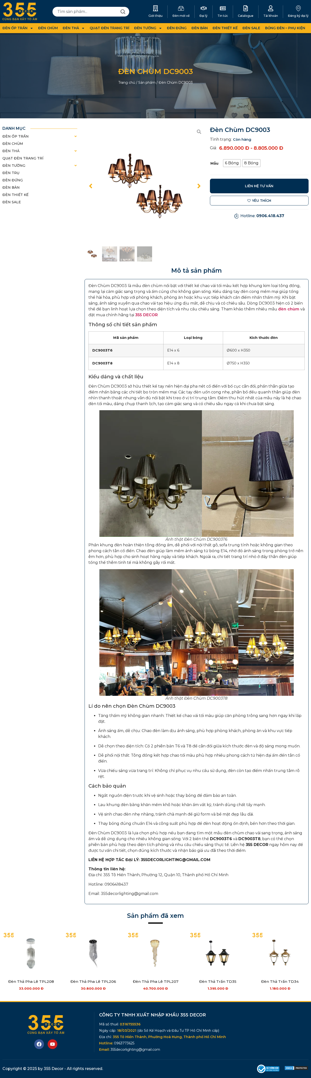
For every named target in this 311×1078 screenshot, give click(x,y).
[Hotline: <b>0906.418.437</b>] (236, 216)
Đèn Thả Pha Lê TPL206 (93, 981)
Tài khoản (270, 16)
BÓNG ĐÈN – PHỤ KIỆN (285, 28)
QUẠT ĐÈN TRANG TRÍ (109, 28)
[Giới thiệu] (155, 8)
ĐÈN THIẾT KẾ (225, 28)
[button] (90, 186)
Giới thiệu (155, 16)
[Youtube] (52, 1044)
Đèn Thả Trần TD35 (217, 981)
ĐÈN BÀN (199, 28)
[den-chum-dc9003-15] (145, 186)
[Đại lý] (204, 8)
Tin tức (222, 16)
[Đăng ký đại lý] (298, 8)
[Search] (125, 12)
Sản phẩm (147, 82)
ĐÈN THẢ (71, 28)
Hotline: (262, 216)
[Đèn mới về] (181, 8)
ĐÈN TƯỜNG (145, 28)
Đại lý (203, 16)
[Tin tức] (223, 8)
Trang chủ (126, 82)
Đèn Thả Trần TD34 (280, 981)
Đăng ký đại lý (298, 16)
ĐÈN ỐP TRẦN (14, 28)
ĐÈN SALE (251, 28)
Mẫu (214, 163)
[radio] (232, 163)
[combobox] (86, 12)
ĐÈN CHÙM (48, 28)
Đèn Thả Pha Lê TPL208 (31, 981)
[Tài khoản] (271, 8)
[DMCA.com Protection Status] (296, 1069)
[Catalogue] (246, 8)
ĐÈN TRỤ (10, 173)
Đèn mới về (181, 16)
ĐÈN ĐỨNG (177, 28)
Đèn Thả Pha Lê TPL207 (155, 981)
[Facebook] (39, 1044)
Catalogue (245, 16)
